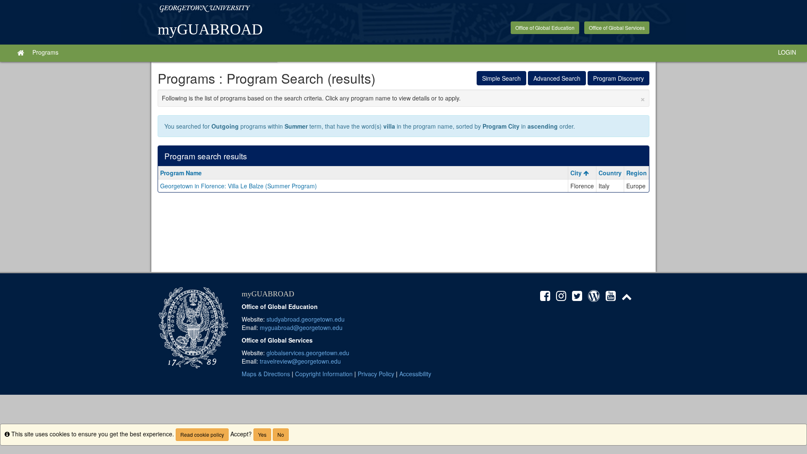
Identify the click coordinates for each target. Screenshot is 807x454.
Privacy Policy (376, 374)
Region (636, 173)
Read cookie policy (202, 434)
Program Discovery (618, 78)
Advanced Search (556, 78)
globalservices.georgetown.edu (307, 352)
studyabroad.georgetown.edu (305, 319)
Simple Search (501, 78)
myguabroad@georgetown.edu (301, 327)
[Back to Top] (629, 297)
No (280, 434)
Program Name (181, 173)
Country (610, 173)
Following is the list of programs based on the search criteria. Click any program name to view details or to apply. (403, 98)
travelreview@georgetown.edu (300, 361)
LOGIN (787, 52)
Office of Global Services (617, 27)
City (576, 173)
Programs (45, 52)
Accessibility (415, 374)
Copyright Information (324, 374)
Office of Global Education (545, 27)
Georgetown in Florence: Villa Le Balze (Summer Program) (238, 186)
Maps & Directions (266, 374)
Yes (262, 434)
